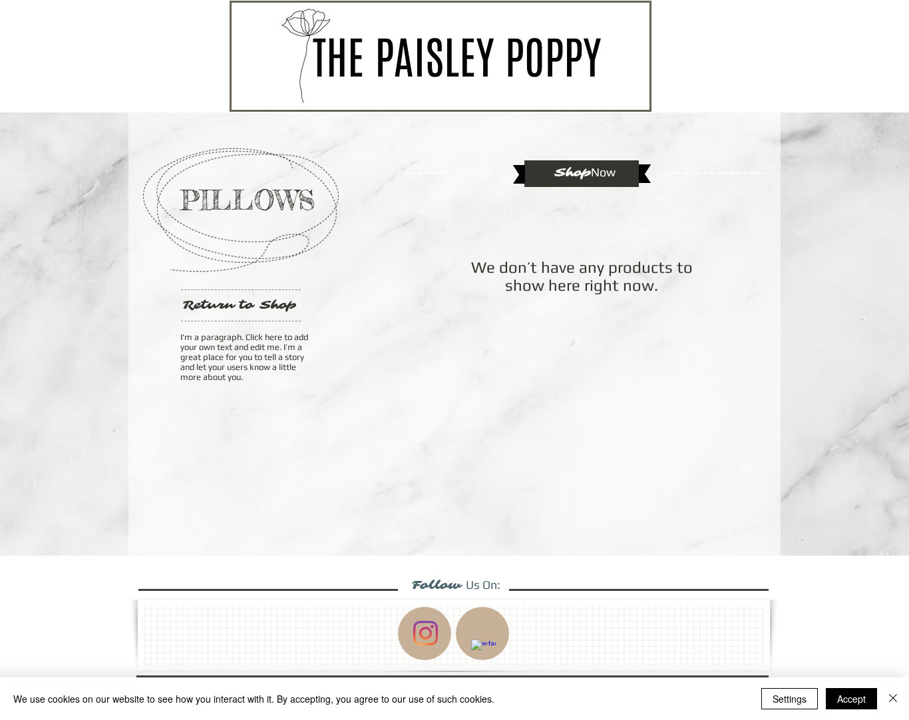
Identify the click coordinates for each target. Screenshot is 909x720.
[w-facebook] (483, 651)
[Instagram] (425, 633)
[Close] (893, 698)
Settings (790, 698)
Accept (851, 698)
